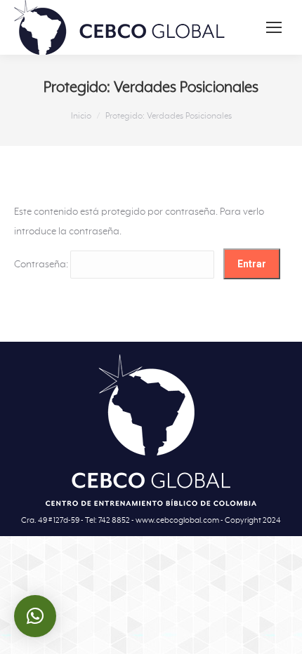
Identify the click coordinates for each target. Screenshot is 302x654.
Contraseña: (42, 264)
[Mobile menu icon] (274, 27)
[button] (35, 616)
